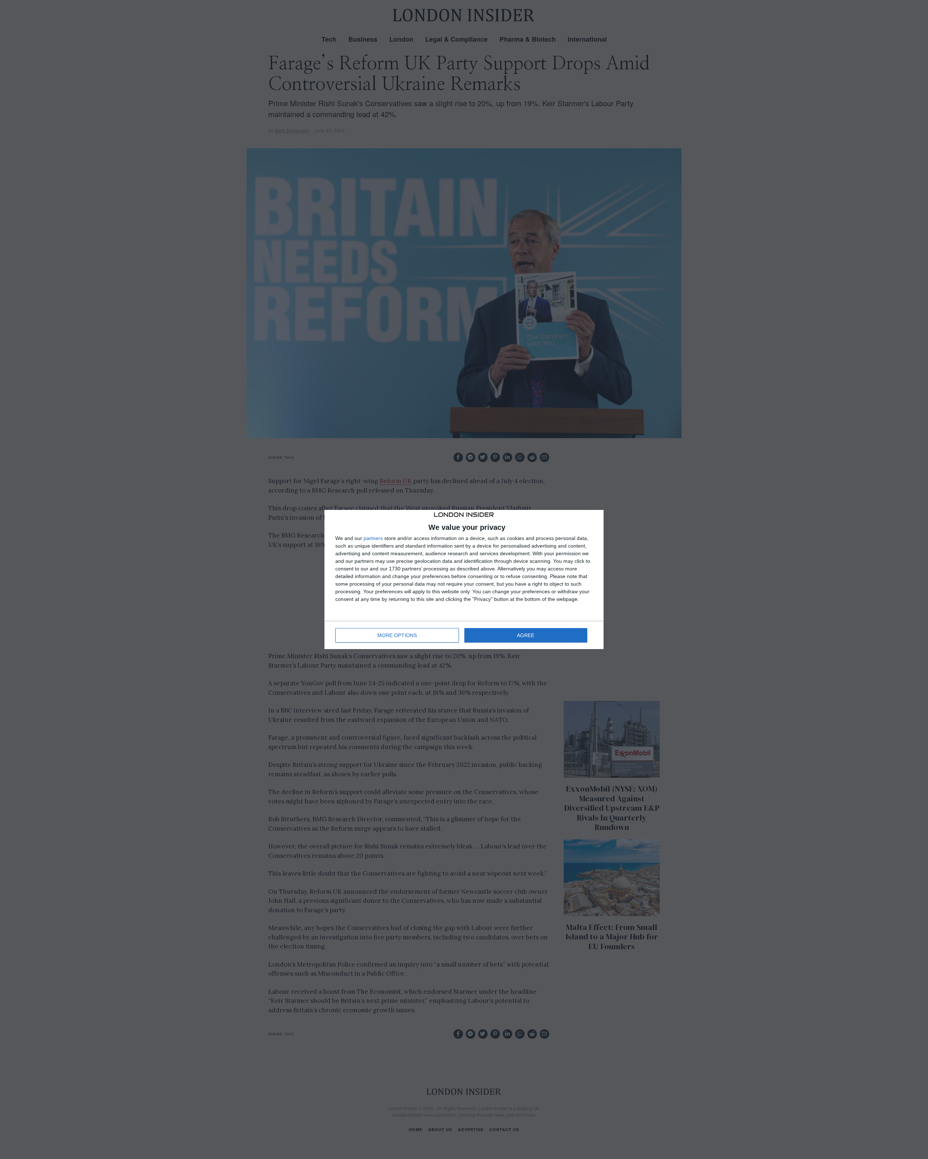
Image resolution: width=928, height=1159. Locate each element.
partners (373, 538)
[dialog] (464, 579)
